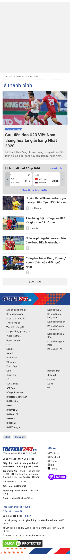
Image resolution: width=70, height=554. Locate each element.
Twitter (53, 461)
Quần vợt (51, 375)
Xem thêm (35, 281)
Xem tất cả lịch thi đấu (35, 190)
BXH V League (13, 427)
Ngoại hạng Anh (14, 340)
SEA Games (12, 383)
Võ (48, 388)
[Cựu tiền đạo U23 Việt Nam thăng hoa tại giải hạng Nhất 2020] (35, 108)
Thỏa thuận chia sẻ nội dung (16, 507)
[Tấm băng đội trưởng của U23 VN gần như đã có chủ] (13, 223)
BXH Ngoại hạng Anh (16, 397)
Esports (51, 379)
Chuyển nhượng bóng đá (18, 331)
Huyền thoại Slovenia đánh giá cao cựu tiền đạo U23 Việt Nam (46, 200)
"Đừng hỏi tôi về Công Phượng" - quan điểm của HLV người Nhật (46, 262)
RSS (52, 465)
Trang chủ (7, 76)
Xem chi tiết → (57, 168)
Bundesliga (12, 357)
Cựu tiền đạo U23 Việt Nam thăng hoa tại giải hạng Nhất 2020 (31, 140)
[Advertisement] (35, 37)
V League (11, 362)
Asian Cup (11, 375)
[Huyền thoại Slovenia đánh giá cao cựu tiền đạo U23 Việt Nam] (13, 203)
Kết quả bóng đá (14, 314)
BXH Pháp (11, 423)
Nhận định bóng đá (15, 318)
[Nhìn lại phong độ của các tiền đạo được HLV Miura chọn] (13, 243)
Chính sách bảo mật (12, 511)
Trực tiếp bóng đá (15, 327)
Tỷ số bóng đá (13, 322)
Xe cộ (50, 383)
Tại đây (27, 516)
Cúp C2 (9, 379)
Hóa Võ (34, 228)
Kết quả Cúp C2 (54, 349)
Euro (8, 370)
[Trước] (7, 179)
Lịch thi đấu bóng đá (16, 309)
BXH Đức (10, 418)
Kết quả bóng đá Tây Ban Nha (55, 328)
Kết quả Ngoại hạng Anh (54, 316)
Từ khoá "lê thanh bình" (27, 76)
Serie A (9, 353)
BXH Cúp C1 (12, 410)
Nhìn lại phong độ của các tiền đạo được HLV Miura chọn (46, 240)
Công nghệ (19, 437)
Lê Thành (35, 208)
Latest (7, 437)
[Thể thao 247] (17, 299)
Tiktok (53, 468)
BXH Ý (9, 405)
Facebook (55, 457)
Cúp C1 (9, 344)
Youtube (54, 453)
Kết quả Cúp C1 (54, 309)
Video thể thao (13, 336)
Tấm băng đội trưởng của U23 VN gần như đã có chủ (45, 220)
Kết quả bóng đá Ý (56, 321)
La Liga (10, 349)
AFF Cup (10, 388)
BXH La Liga (12, 401)
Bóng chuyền (53, 370)
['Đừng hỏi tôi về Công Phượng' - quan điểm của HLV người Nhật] (13, 265)
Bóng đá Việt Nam (13, 129)
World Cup (11, 366)
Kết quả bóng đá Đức (55, 336)
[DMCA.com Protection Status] (23, 543)
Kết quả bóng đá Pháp (55, 343)
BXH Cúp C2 (12, 414)
